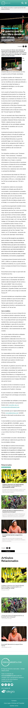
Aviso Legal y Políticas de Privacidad (14, 703)
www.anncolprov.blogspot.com (10, 407)
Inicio (2, 7)
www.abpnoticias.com (12, 413)
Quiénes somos (14, 706)
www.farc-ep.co (13, 405)
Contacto (14, 700)
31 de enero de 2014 (5, 40)
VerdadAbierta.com (6, 681)
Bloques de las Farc (8, 7)
